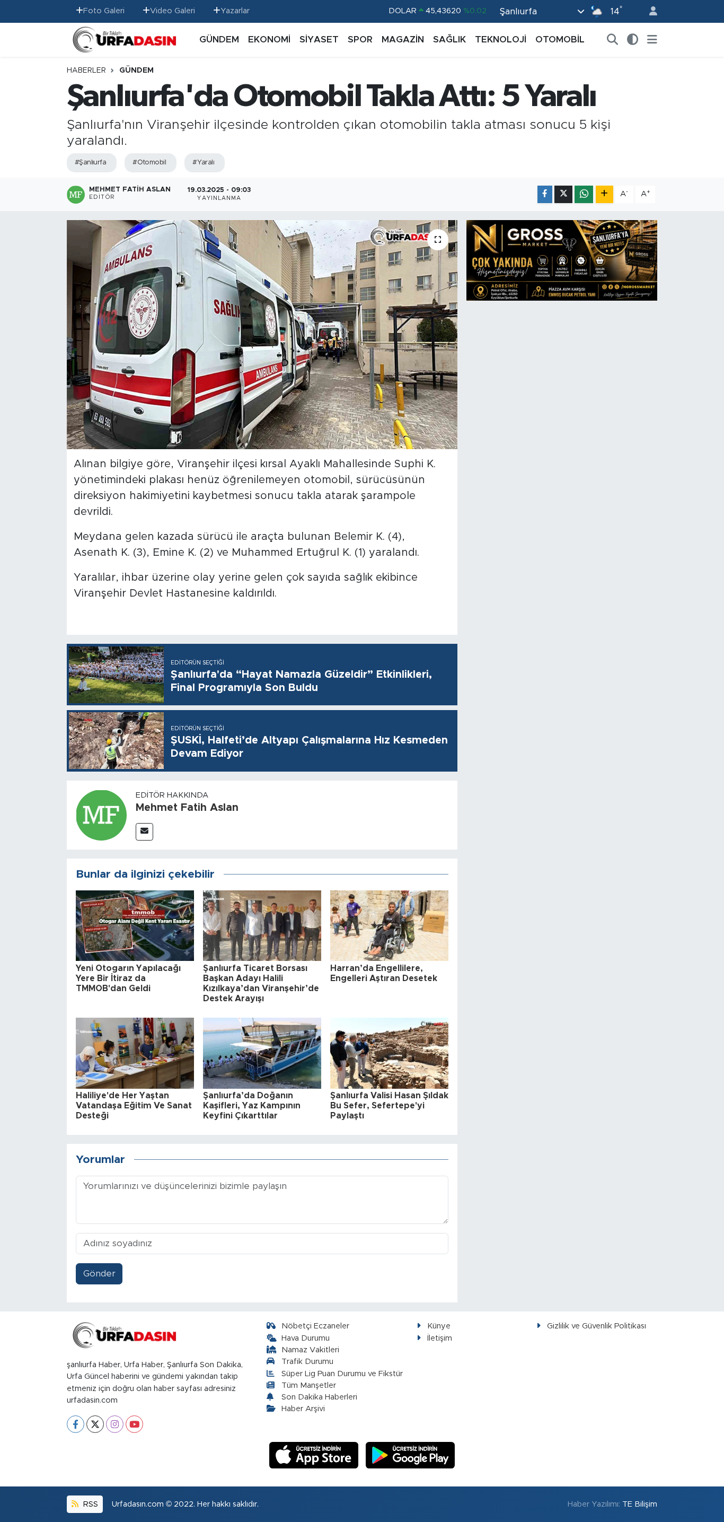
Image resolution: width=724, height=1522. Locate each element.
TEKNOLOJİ (500, 39)
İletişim (439, 1338)
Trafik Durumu (307, 1362)
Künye (439, 1326)
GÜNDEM (219, 39)
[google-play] (410, 1454)
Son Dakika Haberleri (319, 1397)
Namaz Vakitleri (310, 1350)
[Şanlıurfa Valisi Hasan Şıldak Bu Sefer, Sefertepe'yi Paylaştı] (389, 1052)
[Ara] (613, 40)
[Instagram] (114, 1424)
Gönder (99, 1273)
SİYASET (319, 39)
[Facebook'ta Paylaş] (544, 194)
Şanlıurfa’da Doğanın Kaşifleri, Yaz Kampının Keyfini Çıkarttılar (252, 1105)
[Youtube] (134, 1424)
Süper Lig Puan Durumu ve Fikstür (342, 1374)
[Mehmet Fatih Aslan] (101, 814)
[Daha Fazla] (604, 194)
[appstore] (315, 1454)
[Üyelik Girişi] (648, 11)
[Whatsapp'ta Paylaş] (584, 194)
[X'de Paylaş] (563, 194)
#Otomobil (149, 162)
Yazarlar (235, 11)
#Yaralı (203, 162)
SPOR (360, 39)
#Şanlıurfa (90, 162)
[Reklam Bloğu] (561, 259)
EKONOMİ (269, 39)
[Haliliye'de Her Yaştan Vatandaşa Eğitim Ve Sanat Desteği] (135, 1052)
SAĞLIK (449, 39)
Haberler (86, 70)
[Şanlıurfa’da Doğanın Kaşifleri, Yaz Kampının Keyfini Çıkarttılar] (262, 1052)
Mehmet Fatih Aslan (187, 807)
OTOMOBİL (560, 39)
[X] (95, 1424)
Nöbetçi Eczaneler (315, 1326)
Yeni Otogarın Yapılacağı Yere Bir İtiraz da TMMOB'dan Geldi (128, 978)
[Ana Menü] (652, 40)
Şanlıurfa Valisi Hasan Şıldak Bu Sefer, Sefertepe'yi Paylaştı (389, 1105)
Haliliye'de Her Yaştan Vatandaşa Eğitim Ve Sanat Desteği (134, 1105)
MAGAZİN (403, 39)
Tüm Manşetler (308, 1385)
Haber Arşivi (303, 1409)
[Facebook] (75, 1424)
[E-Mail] (144, 832)
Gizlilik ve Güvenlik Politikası (596, 1326)
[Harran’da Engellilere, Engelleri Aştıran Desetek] (389, 925)
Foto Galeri (104, 11)
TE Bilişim (639, 1504)
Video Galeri (172, 11)
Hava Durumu (305, 1338)
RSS (89, 1504)
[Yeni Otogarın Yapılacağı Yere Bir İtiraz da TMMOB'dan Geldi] (135, 925)
